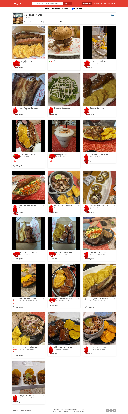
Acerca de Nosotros (66, 409)
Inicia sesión (98, 4)
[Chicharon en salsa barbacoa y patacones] (64, 328)
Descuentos (77, 9)
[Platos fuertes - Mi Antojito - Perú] (28, 136)
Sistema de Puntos (68, 411)
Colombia (14, 410)
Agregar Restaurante (56, 411)
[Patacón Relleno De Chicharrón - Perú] (99, 187)
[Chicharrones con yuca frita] (28, 233)
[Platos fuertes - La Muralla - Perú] (28, 89)
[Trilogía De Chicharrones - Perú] (99, 136)
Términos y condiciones (80, 411)
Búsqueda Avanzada (60, 9)
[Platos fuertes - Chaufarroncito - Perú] (28, 187)
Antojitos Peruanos (33, 15)
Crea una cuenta (109, 4)
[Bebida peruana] (64, 136)
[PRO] (16, 62)
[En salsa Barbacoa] (99, 89)
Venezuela (21, 410)
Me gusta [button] (19, 67)
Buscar (67, 4)
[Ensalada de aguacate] (64, 89)
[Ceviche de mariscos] (99, 42)
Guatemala (28, 410)
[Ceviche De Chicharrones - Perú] (64, 187)
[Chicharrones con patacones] (64, 233)
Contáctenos (56, 409)
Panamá (88, 4)
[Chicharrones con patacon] (64, 280)
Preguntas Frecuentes (78, 409)
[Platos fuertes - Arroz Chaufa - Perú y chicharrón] (28, 280)
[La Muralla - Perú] (28, 42)
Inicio (47, 9)
